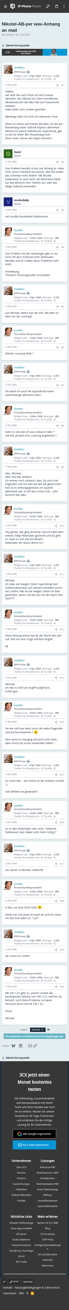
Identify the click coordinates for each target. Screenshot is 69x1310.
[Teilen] (57, 85)
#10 (62, 525)
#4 (62, 247)
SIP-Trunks (21, 1261)
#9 (62, 467)
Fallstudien (21, 1189)
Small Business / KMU (48, 1172)
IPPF (16, 1281)
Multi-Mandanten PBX (48, 1184)
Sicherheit (48, 1260)
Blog (47, 1228)
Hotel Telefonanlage (47, 1189)
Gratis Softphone (21, 1239)
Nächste (36, 1029)
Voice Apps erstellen (21, 1228)
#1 (62, 85)
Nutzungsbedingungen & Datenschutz (37, 1287)
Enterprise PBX (47, 1167)
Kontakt (21, 1200)
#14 (62, 722)
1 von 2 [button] (23, 1029)
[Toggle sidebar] (64, 6)
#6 (62, 347)
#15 (62, 774)
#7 (62, 385)
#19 (62, 949)
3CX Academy (47, 1234)
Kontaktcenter (47, 1178)
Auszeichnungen (21, 1184)
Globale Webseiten (21, 1195)
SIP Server (21, 1234)
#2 (62, 162)
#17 (62, 863)
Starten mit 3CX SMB (47, 1222)
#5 (62, 306)
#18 (62, 901)
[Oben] (27, 1293)
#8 (62, 425)
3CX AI (21, 1256)
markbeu (9, 34)
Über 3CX (21, 1167)
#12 (62, 629)
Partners (21, 1178)
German (28, 1281)
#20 (62, 986)
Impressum (9, 1293)
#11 (62, 574)
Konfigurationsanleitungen (48, 1247)
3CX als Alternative (47, 1254)
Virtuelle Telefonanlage (21, 1222)
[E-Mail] (27, 1046)
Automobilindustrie (48, 1206)
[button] (5, 6)
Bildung (48, 1195)
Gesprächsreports (21, 1245)
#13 (62, 677)
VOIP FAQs (47, 1239)
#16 (62, 822)
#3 (62, 210)
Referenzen (48, 1265)
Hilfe (21, 1293)
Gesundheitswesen (47, 1200)
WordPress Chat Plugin (21, 1250)
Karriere (21, 1172)
